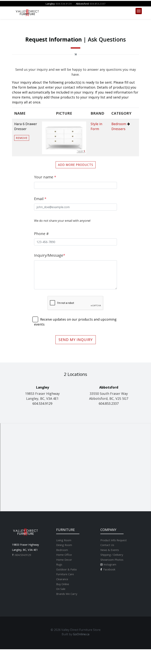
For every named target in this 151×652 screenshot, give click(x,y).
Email (40, 198)
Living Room (63, 540)
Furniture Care (65, 574)
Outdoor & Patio (66, 569)
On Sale (60, 589)
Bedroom (118, 124)
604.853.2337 (98, 3)
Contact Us (107, 545)
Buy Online (62, 584)
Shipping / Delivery (111, 554)
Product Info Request (113, 540)
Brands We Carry (66, 594)
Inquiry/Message (49, 255)
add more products (75, 165)
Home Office (64, 554)
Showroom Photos (111, 559)
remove (21, 138)
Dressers (118, 129)
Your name (45, 177)
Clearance (62, 579)
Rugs (59, 564)
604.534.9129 (64, 3)
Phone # (41, 233)
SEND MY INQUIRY (76, 339)
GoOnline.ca (81, 634)
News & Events (109, 550)
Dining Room (64, 545)
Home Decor (64, 559)
